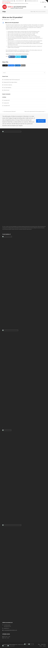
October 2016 (6, 103)
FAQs (34, 11)
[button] (45, 6)
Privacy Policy (43, 644)
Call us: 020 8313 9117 (19, 0)
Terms (41, 645)
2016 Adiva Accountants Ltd (12, 644)
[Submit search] (44, 72)
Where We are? (6, 90)
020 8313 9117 (6, 628)
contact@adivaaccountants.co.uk (32, 0)
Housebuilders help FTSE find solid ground (12, 79)
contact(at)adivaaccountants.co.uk (10, 630)
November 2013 (7, 105)
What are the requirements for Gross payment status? (35, 111)
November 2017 (7, 100)
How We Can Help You (8, 84)
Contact (44, 645)
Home (32, 11)
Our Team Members (7, 87)
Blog (39, 644)
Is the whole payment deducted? (9, 111)
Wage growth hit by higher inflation (10, 82)
